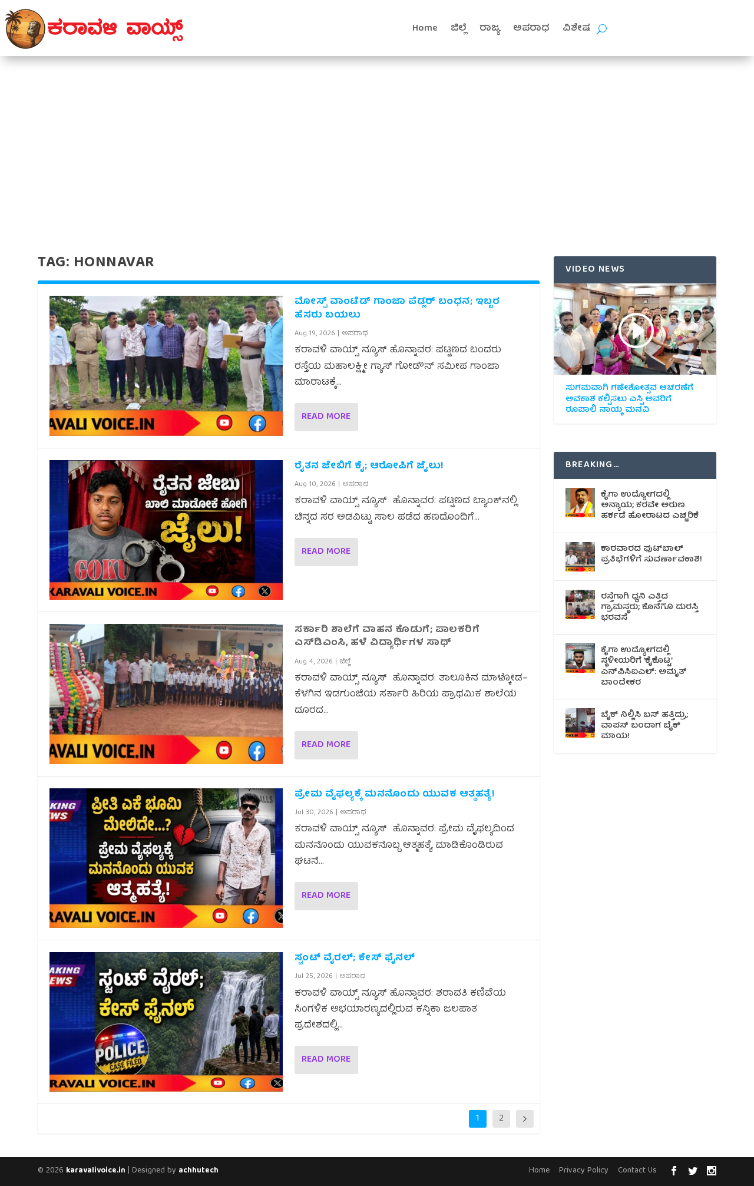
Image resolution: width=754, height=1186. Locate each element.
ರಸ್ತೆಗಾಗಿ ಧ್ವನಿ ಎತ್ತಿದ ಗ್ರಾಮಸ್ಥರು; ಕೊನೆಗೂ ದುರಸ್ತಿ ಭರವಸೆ (649, 607)
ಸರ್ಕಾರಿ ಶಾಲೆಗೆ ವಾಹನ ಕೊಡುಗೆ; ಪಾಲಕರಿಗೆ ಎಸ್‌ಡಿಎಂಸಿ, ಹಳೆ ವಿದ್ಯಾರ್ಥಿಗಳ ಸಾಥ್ (387, 637)
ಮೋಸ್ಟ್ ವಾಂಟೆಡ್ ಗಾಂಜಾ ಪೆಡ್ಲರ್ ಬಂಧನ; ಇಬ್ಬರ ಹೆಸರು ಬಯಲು (397, 308)
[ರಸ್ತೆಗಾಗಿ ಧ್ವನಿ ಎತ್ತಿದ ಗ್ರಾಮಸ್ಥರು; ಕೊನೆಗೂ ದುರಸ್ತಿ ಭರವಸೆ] (580, 604)
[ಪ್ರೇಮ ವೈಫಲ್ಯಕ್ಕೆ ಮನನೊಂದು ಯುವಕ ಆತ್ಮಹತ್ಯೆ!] (166, 858)
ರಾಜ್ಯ (489, 29)
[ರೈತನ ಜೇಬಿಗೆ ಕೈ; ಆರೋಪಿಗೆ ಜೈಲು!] (166, 530)
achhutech (198, 1171)
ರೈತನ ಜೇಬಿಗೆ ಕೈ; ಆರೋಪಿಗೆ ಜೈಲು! (369, 466)
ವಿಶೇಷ (576, 29)
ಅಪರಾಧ (531, 29)
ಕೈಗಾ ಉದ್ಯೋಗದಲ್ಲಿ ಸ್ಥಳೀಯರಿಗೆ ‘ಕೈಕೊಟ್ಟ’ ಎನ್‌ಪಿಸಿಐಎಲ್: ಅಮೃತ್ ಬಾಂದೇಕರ (644, 666)
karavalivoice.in (95, 1171)
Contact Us (637, 1171)
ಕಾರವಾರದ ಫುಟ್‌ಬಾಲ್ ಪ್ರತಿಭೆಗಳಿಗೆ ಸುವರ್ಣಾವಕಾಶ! (651, 554)
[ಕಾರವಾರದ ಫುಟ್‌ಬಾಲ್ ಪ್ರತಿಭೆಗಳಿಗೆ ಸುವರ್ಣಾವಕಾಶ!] (580, 556)
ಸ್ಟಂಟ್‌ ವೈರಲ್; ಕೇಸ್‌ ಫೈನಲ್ (355, 958)
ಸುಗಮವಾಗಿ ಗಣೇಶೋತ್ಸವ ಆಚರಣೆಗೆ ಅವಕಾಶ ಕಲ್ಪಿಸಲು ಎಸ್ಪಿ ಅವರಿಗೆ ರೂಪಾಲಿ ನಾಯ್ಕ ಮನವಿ (629, 399)
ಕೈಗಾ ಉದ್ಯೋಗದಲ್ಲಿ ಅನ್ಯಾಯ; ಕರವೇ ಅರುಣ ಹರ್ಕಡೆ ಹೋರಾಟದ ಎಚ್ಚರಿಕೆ (650, 505)
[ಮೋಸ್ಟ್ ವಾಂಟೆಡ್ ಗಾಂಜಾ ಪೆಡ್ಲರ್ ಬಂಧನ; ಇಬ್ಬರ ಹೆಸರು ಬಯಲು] (166, 365)
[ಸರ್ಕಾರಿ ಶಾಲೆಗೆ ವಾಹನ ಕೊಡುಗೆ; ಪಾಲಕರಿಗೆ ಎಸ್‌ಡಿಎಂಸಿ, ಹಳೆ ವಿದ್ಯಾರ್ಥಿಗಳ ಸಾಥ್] (166, 694)
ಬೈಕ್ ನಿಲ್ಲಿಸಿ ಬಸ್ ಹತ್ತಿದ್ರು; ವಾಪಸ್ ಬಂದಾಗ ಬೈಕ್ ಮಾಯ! (644, 726)
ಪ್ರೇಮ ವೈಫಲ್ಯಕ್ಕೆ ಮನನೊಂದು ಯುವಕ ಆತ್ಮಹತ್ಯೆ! (396, 795)
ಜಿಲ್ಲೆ (459, 29)
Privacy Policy (584, 1171)
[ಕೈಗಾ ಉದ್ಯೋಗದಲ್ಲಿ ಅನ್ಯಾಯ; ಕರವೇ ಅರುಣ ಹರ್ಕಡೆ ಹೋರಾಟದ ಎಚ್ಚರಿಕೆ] (580, 502)
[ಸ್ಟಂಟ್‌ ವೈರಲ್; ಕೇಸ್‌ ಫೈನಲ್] (166, 1022)
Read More (326, 417)
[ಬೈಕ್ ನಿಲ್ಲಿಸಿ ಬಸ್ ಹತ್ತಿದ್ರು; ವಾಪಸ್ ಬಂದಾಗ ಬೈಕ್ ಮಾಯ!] (580, 723)
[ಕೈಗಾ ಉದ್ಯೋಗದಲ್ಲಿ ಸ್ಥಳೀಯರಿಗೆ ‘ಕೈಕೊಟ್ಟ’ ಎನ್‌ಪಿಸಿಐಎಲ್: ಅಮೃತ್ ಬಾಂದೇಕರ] (580, 658)
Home (425, 29)
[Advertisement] (377, 144)
